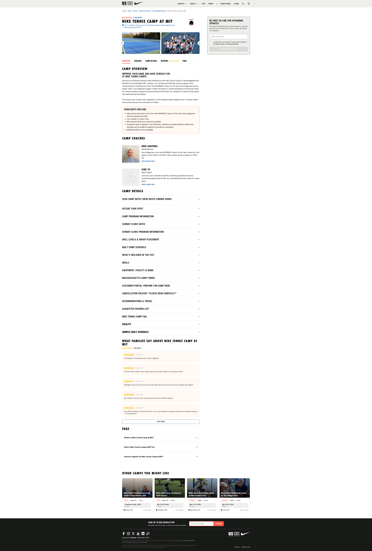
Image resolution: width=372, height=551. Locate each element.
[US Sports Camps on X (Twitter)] (133, 533)
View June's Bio (148, 184)
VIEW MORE (161, 421)
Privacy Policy (220, 44)
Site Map (237, 547)
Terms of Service (233, 44)
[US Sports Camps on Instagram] (128, 533)
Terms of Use (245, 547)
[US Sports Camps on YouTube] (138, 533)
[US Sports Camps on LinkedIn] (143, 533)
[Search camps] (147, 533)
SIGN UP (219, 524)
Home (124, 10)
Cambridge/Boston (159, 10)
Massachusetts (145, 10)
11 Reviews (137, 17)
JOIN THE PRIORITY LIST (228, 49)
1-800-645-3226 (143, 538)
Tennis (135, 10)
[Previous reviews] (122, 43)
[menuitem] (182, 3)
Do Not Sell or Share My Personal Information (137, 542)
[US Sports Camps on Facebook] (123, 533)
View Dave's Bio (148, 161)
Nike (129, 10)
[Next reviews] (199, 43)
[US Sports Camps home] (132, 3)
